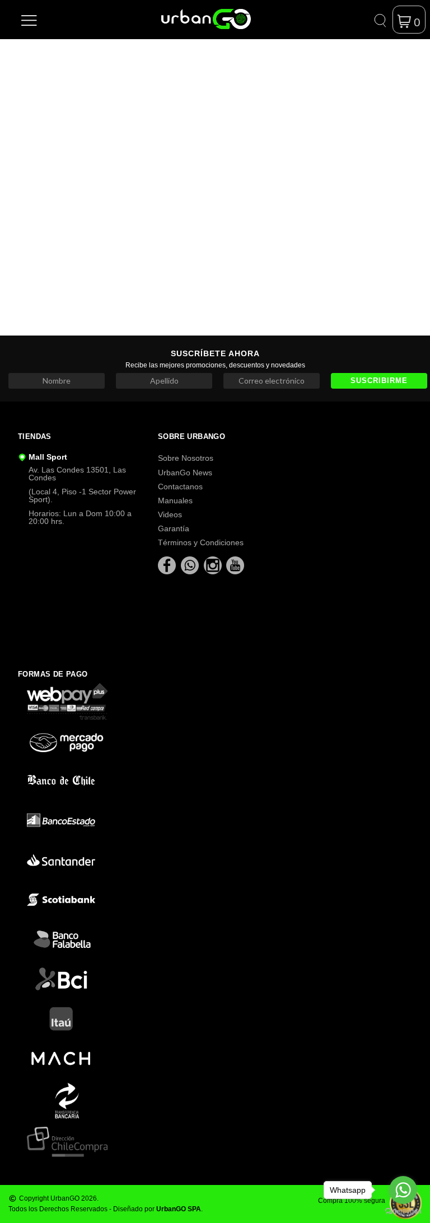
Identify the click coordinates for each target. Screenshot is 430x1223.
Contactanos (180, 486)
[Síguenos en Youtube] (235, 564)
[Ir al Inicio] (179, 19)
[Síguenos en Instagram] (214, 564)
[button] (29, 20)
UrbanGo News (185, 472)
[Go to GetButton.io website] (403, 1211)
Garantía (173, 528)
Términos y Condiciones (201, 542)
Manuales (175, 500)
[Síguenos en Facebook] (168, 564)
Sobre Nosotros (185, 458)
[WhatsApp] (191, 564)
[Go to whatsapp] (403, 1190)
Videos (170, 514)
